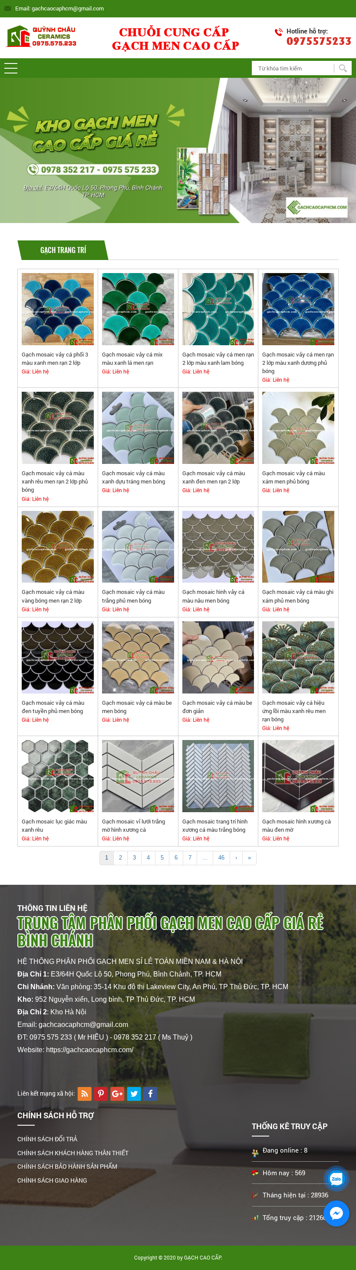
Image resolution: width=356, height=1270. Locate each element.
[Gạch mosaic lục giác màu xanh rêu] (58, 775)
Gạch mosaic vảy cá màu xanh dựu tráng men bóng (133, 477)
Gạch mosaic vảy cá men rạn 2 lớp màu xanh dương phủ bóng (298, 362)
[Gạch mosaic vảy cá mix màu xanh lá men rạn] (138, 308)
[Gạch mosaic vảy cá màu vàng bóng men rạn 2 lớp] (58, 546)
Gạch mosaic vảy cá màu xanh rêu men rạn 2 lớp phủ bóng (55, 481)
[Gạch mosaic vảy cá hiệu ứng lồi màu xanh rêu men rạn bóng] (298, 656)
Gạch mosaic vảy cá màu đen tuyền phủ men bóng (53, 707)
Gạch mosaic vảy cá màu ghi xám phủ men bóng (297, 596)
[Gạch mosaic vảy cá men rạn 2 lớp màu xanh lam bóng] (218, 308)
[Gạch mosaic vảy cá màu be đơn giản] (218, 656)
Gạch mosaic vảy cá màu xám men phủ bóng (293, 477)
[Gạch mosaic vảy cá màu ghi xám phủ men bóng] (298, 546)
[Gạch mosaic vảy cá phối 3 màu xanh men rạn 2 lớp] (58, 308)
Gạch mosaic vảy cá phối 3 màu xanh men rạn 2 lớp (55, 358)
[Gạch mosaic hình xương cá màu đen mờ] (298, 775)
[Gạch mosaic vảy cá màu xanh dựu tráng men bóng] (138, 427)
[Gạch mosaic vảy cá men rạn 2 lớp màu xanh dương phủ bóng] (298, 308)
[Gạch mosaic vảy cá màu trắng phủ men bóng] (138, 546)
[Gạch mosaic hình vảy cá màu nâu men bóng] (218, 546)
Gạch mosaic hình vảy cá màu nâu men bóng (213, 596)
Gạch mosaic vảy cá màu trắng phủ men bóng (133, 596)
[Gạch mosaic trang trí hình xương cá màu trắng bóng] (218, 775)
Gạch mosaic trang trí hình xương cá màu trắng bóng (214, 825)
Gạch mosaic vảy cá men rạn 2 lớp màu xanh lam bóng (218, 358)
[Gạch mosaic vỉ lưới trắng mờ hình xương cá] (138, 775)
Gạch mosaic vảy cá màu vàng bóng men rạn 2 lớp (53, 596)
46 (221, 857)
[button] (10, 68)
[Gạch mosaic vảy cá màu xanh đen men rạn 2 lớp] (218, 427)
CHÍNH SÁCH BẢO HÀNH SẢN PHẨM (67, 1166)
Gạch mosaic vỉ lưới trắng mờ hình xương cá (133, 825)
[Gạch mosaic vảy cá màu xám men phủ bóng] (298, 427)
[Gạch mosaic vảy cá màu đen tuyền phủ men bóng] (58, 656)
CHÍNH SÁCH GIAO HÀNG (52, 1180)
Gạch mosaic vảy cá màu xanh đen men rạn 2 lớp (213, 477)
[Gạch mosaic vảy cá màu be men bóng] (138, 656)
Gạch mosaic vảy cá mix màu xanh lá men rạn (132, 358)
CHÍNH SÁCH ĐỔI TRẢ (47, 1139)
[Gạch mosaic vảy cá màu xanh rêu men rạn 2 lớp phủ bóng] (58, 427)
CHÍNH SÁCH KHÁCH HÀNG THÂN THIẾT (73, 1153)
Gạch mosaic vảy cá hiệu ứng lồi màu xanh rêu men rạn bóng (294, 711)
